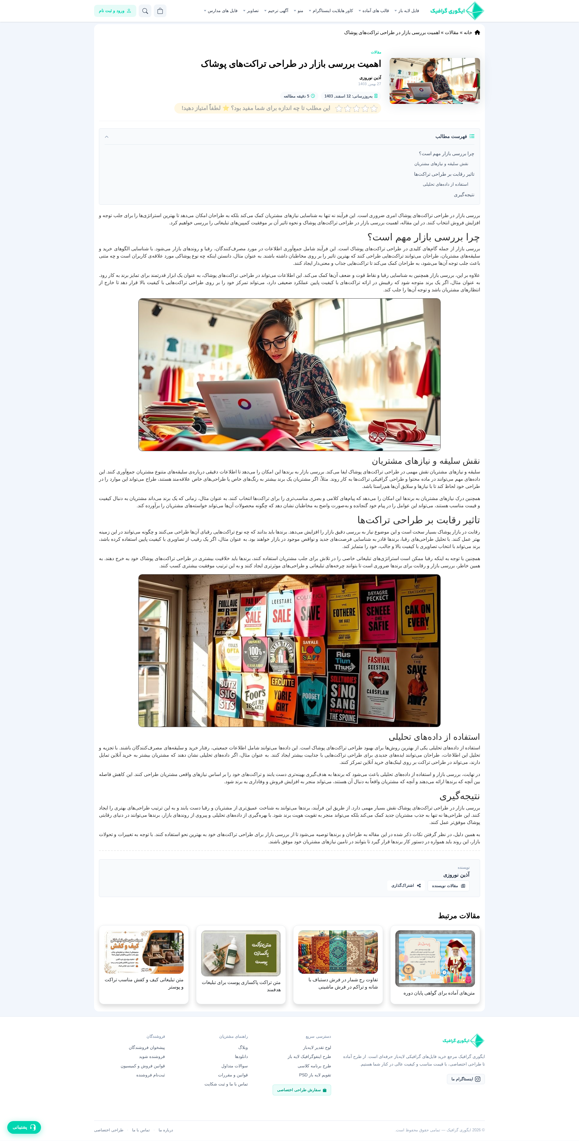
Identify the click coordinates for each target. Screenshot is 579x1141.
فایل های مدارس (223, 10)
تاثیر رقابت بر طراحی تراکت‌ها (444, 174)
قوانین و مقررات (233, 1074)
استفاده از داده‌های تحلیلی (445, 184)
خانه (468, 32)
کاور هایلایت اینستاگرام (333, 10)
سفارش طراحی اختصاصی (299, 1090)
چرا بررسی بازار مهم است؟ (446, 153)
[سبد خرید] (160, 11)
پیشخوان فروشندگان (147, 1047)
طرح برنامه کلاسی (314, 1065)
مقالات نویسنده (445, 885)
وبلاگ (243, 1047)
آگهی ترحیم (278, 10)
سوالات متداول (234, 1065)
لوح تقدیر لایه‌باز (317, 1047)
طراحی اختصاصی (108, 1130)
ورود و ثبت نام (112, 10)
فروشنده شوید (152, 1056)
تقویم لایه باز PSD (315, 1074)
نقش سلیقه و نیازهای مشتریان (441, 163)
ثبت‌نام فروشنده (150, 1074)
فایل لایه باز (408, 10)
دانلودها (241, 1056)
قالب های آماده (375, 10)
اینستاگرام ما (462, 1079)
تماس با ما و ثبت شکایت (226, 1084)
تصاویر (253, 10)
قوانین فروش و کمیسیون (143, 1065)
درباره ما (166, 1130)
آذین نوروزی (370, 77)
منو (300, 10)
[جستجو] (145, 11)
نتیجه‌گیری (464, 194)
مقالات (452, 32)
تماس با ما (141, 1130)
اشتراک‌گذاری (402, 885)
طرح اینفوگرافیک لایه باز (309, 1056)
